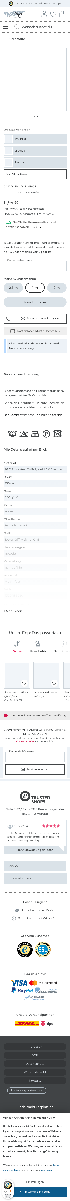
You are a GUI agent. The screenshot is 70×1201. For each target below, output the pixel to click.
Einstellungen (35, 1182)
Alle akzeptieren (34, 1192)
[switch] (8, 1196)
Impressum (47, 1169)
